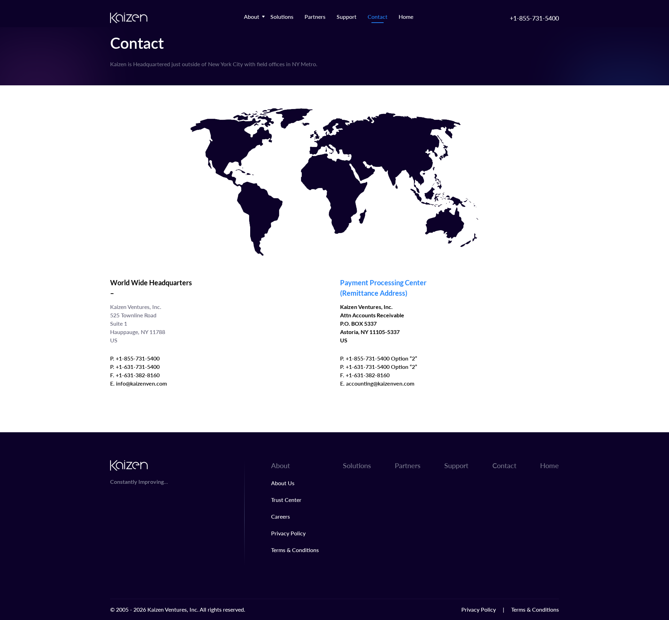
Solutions (281, 16)
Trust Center (286, 499)
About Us (282, 483)
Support (346, 16)
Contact (377, 16)
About (251, 16)
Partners (315, 16)
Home (406, 16)
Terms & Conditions (295, 549)
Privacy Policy (288, 533)
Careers (280, 516)
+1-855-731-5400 (534, 18)
